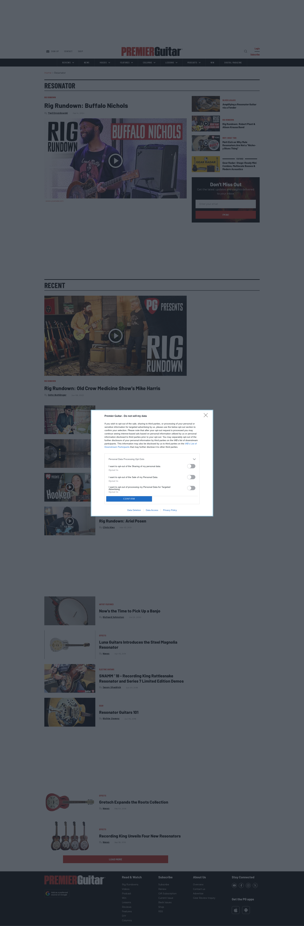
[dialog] (152, 463)
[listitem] (152, 459)
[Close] (207, 416)
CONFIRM (129, 499)
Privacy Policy (170, 510)
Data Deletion (134, 510)
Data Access (152, 510)
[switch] (191, 466)
